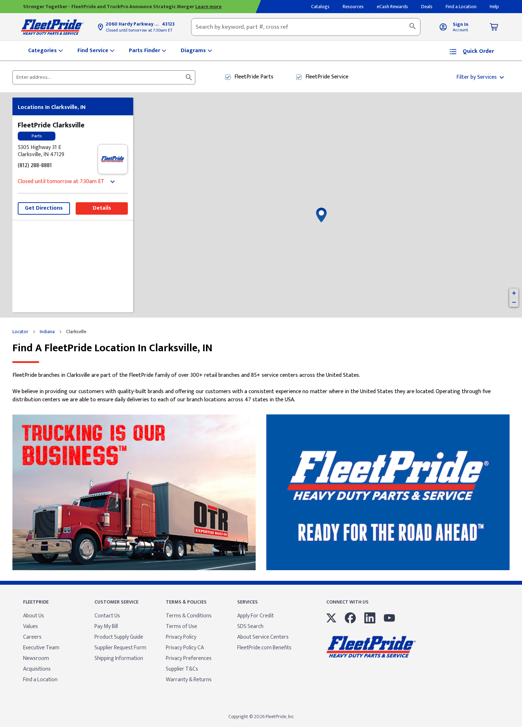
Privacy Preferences (189, 658)
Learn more (208, 6)
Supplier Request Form (120, 647)
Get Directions (44, 208)
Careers (32, 637)
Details (102, 208)
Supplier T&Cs (182, 669)
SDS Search (250, 626)
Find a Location (40, 679)
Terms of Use (181, 626)
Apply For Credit (255, 616)
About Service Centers (263, 637)
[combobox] (305, 27)
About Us (33, 616)
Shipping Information (118, 658)
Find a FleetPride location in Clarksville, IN (112, 348)
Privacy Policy (181, 637)
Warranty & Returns (189, 679)
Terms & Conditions (189, 616)
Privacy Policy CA (185, 647)
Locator (20, 331)
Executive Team (41, 647)
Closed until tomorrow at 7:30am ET (139, 30)
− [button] (514, 302)
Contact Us (107, 616)
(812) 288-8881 (35, 166)
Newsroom (36, 658)
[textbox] (305, 27)
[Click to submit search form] (189, 77)
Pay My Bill (106, 626)
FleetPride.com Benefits (264, 647)
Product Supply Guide (118, 637)
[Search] (412, 27)
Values (30, 626)
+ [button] (514, 293)
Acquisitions (37, 669)
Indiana (47, 331)
